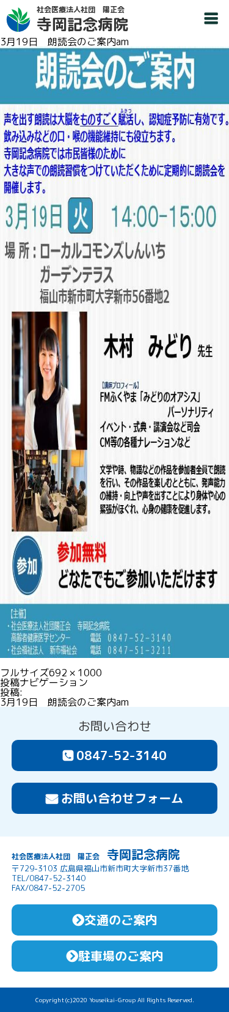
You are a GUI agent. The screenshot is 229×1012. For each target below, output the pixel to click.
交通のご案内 (121, 919)
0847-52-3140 (121, 755)
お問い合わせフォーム (122, 798)
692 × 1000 (75, 672)
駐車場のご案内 (121, 955)
